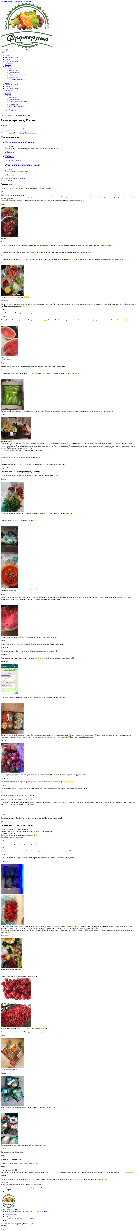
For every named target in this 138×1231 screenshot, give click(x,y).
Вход (10, 68)
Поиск (28, 50)
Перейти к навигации (8, 2)
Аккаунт (8, 66)
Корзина (8, 65)
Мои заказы (13, 70)
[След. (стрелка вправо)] (3, 1229)
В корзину (7, 131)
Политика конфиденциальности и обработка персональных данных (24, 1211)
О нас (7, 56)
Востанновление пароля (17, 79)
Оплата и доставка (11, 61)
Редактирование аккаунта (18, 74)
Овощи (9, 115)
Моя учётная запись (11, 1214)
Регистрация (13, 77)
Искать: (3, 50)
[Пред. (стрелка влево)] (1, 1229)
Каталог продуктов (11, 57)
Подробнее (17, 160)
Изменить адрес (14, 72)
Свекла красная (30, 133)
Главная (3, 115)
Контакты (8, 63)
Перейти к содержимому (24, 2)
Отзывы (7, 59)
